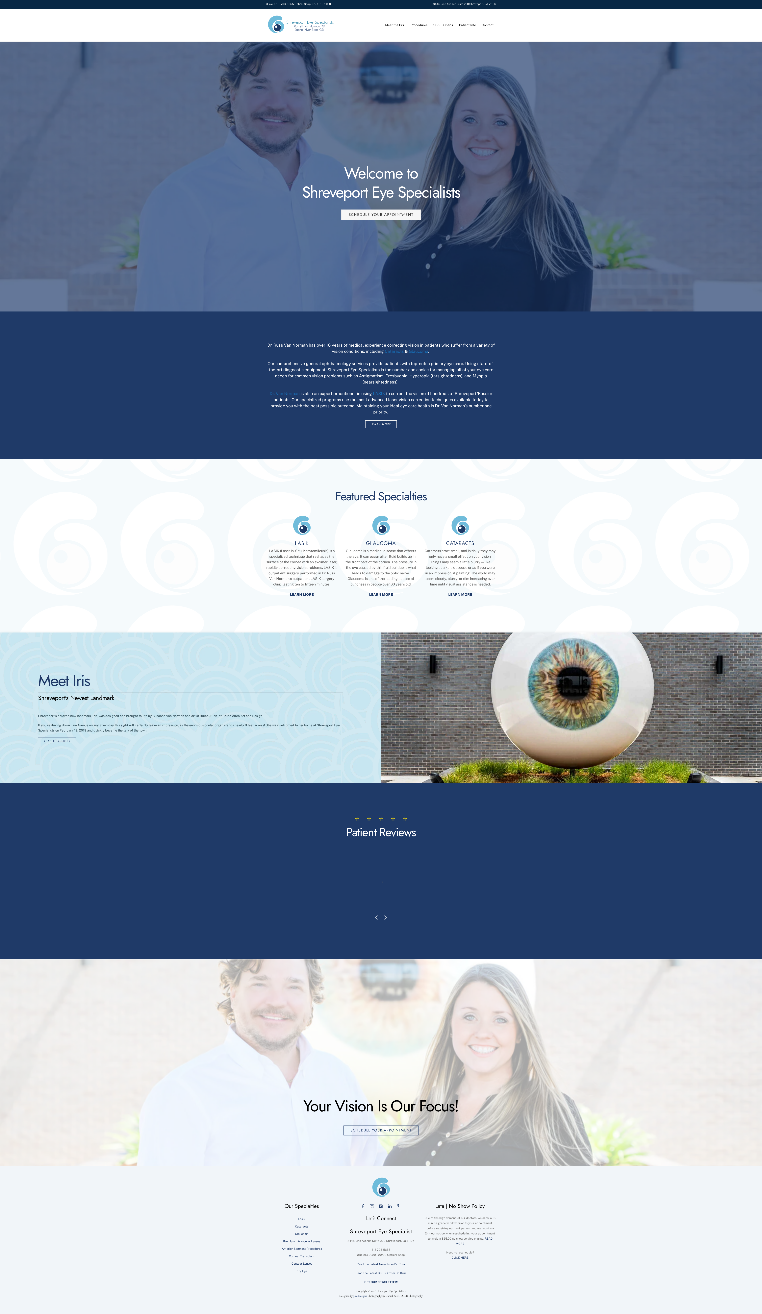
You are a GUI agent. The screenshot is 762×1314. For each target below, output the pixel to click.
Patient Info (467, 25)
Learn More (381, 424)
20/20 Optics (443, 25)
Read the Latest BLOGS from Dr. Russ (381, 1273)
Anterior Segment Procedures (302, 1248)
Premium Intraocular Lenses (301, 1241)
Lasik (301, 1219)
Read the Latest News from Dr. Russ (381, 1264)
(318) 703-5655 (284, 4)
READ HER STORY (57, 741)
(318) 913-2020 (321, 4)
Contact (488, 25)
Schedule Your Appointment (381, 214)
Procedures (419, 25)
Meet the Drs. (395, 25)
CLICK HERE (460, 1257)
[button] (375, 905)
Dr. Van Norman (285, 393)
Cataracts (394, 351)
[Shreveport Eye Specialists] (300, 32)
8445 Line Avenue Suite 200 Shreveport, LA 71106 (464, 4)
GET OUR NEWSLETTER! (381, 1282)
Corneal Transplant (302, 1256)
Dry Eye (301, 1271)
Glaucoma (418, 351)
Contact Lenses (302, 1263)
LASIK (379, 393)
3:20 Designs (360, 1296)
